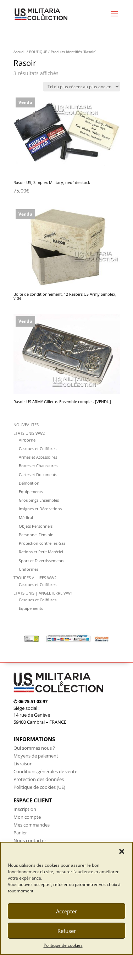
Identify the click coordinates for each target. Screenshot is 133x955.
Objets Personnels (35, 526)
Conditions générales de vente (45, 771)
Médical (26, 517)
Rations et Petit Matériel (41, 551)
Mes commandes (31, 825)
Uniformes (28, 569)
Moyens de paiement (35, 756)
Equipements (31, 491)
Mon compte (27, 817)
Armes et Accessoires (38, 457)
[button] (121, 851)
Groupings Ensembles (39, 500)
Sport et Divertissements (41, 560)
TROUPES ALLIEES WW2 (34, 577)
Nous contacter (29, 840)
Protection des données (38, 779)
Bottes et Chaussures (38, 465)
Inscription (24, 809)
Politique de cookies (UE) (39, 787)
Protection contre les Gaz (42, 543)
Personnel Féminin (36, 534)
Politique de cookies (63, 945)
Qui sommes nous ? (34, 748)
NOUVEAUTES (26, 424)
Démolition (29, 483)
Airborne (27, 440)
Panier (20, 832)
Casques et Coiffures (37, 448)
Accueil (19, 51)
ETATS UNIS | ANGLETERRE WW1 (43, 593)
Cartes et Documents (38, 474)
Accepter (66, 911)
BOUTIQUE (38, 51)
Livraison (23, 763)
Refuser (66, 930)
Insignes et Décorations (40, 508)
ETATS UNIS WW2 (29, 433)
